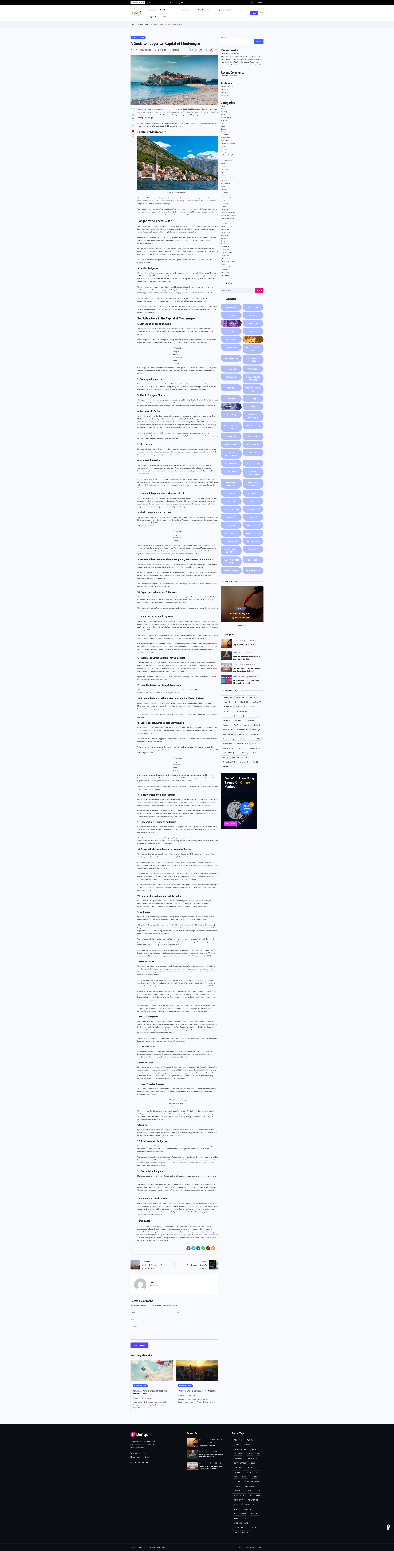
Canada (240, 706)
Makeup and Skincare (228, 218)
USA (255, 762)
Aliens (252, 697)
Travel (164, 17)
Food (172, 10)
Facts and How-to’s (203, 10)
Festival (223, 152)
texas (241, 748)
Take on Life (225, 250)
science (256, 743)
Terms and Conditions (157, 1547)
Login (254, 13)
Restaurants (242, 743)
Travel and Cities (227, 267)
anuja (137, 1398)
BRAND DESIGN (226, 118)
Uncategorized (226, 273)
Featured (224, 149)
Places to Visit (185, 10)
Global (223, 166)
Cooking (224, 129)
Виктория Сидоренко (177, 356)
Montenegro (197, 212)
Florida (251, 720)
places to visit (238, 739)
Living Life (224, 209)
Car (222, 123)
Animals (223, 106)
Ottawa (254, 734)
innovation (227, 730)
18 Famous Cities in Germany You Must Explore (197, 1391)
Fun (236, 725)
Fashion (223, 146)
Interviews (224, 192)
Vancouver (227, 766)
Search (223, 37)
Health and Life (226, 181)
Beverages (224, 112)
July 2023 (224, 89)
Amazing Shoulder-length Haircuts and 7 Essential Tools (241, 56)
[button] (240, 625)
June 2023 (224, 92)
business (257, 702)
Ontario (241, 734)
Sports (223, 244)
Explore (239, 720)
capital (143, 198)
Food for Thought (227, 161)
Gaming (223, 163)
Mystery (224, 224)
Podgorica (204, 123)
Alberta (240, 697)
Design (223, 132)
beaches (226, 702)
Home (132, 24)
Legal (223, 201)
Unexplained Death (239, 757)
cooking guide (241, 711)
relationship (254, 739)
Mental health (242, 730)
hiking (257, 725)
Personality (225, 230)
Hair (222, 172)
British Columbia (241, 702)
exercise (226, 720)
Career (223, 126)
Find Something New (228, 155)
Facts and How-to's (228, 143)
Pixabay (186, 192)
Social (223, 241)
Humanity (224, 189)
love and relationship (228, 212)
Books (223, 115)
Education (151, 10)
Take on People (226, 252)
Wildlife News (225, 275)
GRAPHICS (224, 169)
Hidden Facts (225, 184)
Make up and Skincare (228, 215)
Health (162, 10)
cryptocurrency (229, 716)
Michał (176, 192)
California (227, 706)
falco (175, 538)
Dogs (242, 716)
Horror (223, 186)
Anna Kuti (176, 765)
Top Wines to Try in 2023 (230, 53)
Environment (225, 140)
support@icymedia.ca (141, 1457)
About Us (142, 1547)
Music (223, 221)
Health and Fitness (227, 178)
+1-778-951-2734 (139, 1453)
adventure (227, 697)
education (254, 716)
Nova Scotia (228, 734)
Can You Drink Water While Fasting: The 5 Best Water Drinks (242, 65)
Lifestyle (224, 207)
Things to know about (223, 10)
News (223, 227)
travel (256, 753)
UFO (225, 757)
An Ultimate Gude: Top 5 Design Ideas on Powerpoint (239, 62)
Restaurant (227, 743)
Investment (225, 195)
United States (229, 762)
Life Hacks (224, 204)
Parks (225, 739)
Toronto (244, 753)
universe (244, 762)
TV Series (224, 270)
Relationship (225, 235)
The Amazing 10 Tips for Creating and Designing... (175, 3)
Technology (225, 255)
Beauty (223, 109)
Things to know (229, 753)
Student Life (225, 247)
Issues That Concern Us (229, 198)
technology (228, 748)
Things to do (152, 17)
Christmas (227, 711)
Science (224, 238)
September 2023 (227, 87)
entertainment (226, 138)
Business (224, 120)
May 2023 (224, 95)
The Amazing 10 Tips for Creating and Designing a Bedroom (242, 59)
